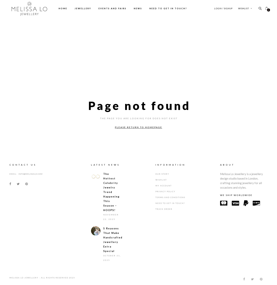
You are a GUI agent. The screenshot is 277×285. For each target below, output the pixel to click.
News (138, 8)
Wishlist (244, 8)
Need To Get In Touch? (168, 8)
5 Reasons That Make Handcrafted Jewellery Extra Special (112, 242)
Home (63, 8)
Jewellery (83, 8)
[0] (267, 8)
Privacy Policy (165, 194)
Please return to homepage (138, 127)
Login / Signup (223, 8)
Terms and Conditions (170, 200)
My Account (163, 188)
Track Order (163, 212)
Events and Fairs (112, 8)
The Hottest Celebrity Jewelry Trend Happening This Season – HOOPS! (111, 194)
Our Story (162, 177)
